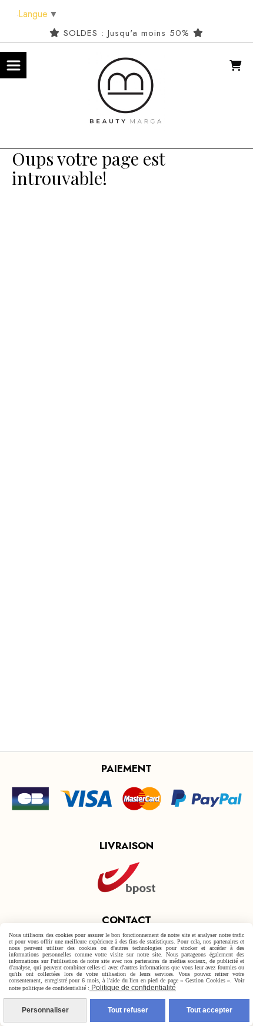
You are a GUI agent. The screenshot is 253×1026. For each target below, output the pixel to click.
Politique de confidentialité (132, 988)
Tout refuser (128, 1010)
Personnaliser (45, 1010)
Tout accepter (209, 1010)
